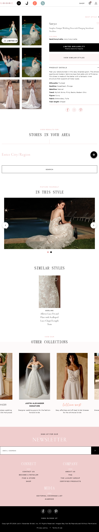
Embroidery (59, 98)
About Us (70, 471)
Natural (61, 89)
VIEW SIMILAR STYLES (74, 57)
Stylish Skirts (60, 92)
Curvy (57, 95)
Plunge (70, 86)
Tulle (67, 98)
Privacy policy (42, 528)
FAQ (70, 475)
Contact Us (29, 471)
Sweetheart (61, 86)
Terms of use (57, 528)
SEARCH (49, 169)
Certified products (70, 481)
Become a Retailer (28, 475)
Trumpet (62, 83)
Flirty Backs (71, 92)
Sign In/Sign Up (49, 518)
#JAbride (49, 499)
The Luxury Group (70, 478)
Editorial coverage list (50, 496)
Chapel (62, 101)
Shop (82, 3)
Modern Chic (81, 92)
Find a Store (28, 478)
